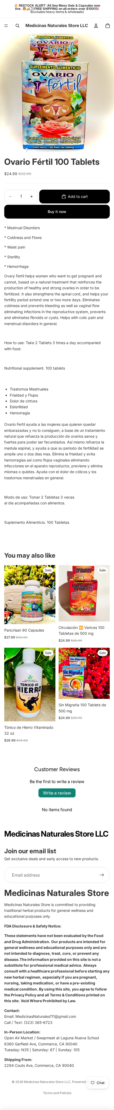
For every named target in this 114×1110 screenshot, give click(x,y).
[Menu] (6, 26)
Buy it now (57, 211)
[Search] (17, 26)
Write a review (57, 793)
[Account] (96, 26)
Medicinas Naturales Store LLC (47, 1082)
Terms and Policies (57, 1093)
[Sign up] (101, 875)
